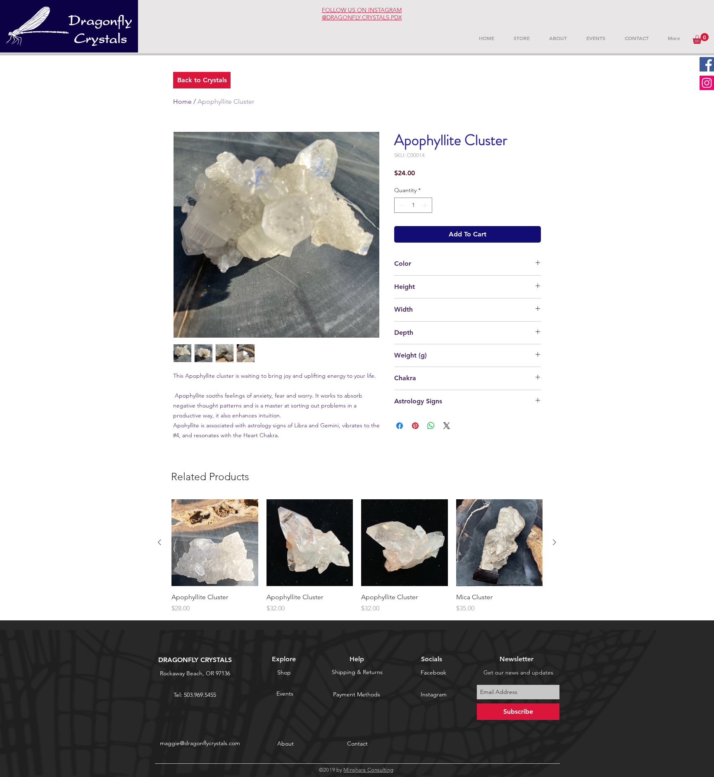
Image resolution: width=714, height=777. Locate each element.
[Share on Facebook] (400, 426)
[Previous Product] (159, 542)
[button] (701, 38)
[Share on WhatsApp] (431, 426)
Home (182, 101)
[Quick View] (214, 542)
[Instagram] (707, 83)
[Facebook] (707, 64)
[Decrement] (400, 205)
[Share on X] (447, 426)
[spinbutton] (413, 205)
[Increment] (426, 205)
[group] (357, 556)
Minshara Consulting (368, 770)
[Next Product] (554, 542)
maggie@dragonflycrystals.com (200, 743)
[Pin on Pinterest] (415, 426)
